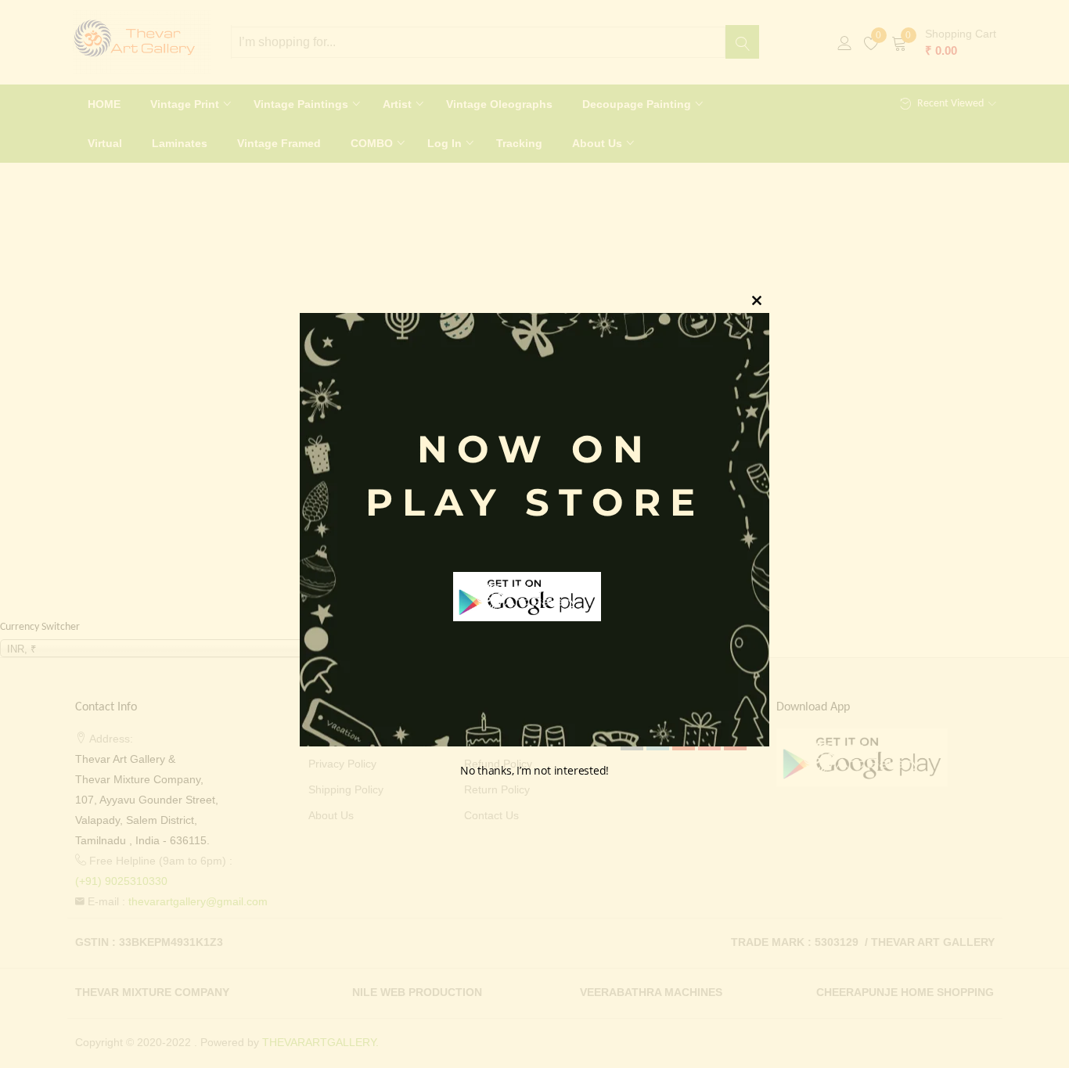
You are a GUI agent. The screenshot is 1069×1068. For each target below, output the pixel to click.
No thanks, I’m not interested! (534, 771)
